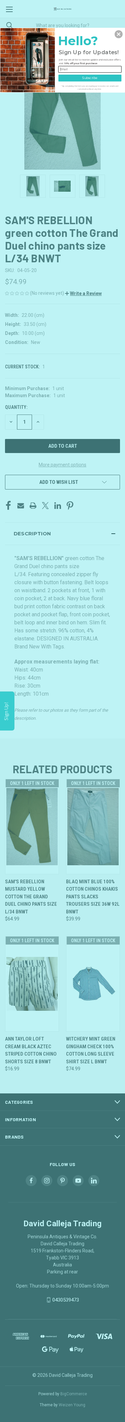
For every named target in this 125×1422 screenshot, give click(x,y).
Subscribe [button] (89, 77)
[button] (119, 34)
